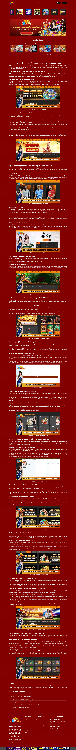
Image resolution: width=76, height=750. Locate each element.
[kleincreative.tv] (11, 3)
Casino (34, 2)
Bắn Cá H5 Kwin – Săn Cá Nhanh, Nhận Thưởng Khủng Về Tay (45, 54)
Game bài (26, 2)
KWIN (17, 2)
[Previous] (10, 52)
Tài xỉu (43, 2)
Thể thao (48, 2)
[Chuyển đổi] (11, 696)
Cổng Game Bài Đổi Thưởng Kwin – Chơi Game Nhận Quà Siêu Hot (16, 54)
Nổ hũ (39, 2)
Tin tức (21, 2)
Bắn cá (30, 2)
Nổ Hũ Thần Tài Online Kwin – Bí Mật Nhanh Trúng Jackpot (59, 54)
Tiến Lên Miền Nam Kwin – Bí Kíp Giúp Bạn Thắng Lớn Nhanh (31, 54)
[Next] (66, 52)
